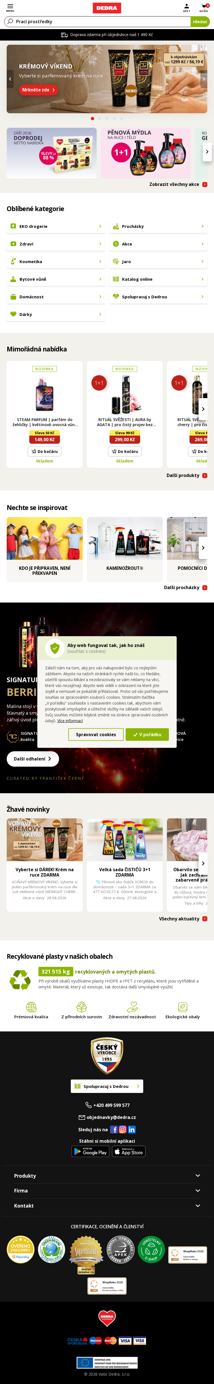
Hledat (200, 21)
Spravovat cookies (96, 734)
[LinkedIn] (132, 1130)
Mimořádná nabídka (37, 348)
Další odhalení (29, 759)
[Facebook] (114, 1130)
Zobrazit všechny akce (174, 184)
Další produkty (183, 475)
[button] (92, 119)
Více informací (70, 720)
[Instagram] (123, 1130)
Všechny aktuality (179, 919)
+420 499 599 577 (111, 1105)
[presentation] (10, 79)
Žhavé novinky (28, 809)
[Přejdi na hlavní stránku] (107, 8)
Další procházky (181, 587)
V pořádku (149, 734)
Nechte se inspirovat (37, 507)
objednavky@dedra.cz (111, 1117)
